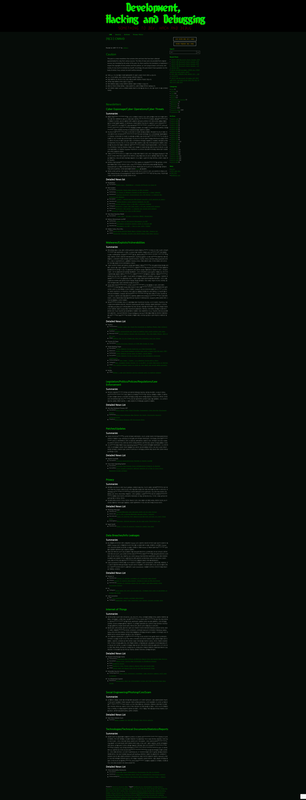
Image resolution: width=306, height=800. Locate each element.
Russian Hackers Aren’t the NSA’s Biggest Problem (133, 204)
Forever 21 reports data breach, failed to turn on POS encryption (137, 580)
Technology (174, 112)
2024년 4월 (174, 133)
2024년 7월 (174, 131)
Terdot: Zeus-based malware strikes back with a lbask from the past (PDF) (141, 351)
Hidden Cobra (110, 793)
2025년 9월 (174, 121)
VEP (148, 797)
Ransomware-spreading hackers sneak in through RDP (134, 223)
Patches (127, 795)
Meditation (174, 101)
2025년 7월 (174, 125)
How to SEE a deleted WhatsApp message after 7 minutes (135, 514)
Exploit (173, 91)
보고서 (138, 169)
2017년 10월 (175, 160)
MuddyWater (144, 793)
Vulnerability (115, 799)
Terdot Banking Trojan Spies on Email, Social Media (134, 353)
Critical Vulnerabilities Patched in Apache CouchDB (134, 461)
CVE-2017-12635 (119, 790)
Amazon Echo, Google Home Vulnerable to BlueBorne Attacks (136, 661)
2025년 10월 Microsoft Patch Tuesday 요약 (185, 59)
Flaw (172, 93)
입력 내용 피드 (175, 171)
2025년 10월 (175, 119)
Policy (133, 795)
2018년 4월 (174, 148)
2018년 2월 (174, 152)
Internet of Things (121, 793)
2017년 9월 (174, 162)
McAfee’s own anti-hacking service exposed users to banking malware (137, 372)
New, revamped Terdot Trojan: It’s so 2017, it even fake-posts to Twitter (142, 363)
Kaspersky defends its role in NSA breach (126, 211)
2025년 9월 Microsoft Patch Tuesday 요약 (185, 62)
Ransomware (109, 797)
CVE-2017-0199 (159, 788)
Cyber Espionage (130, 790)
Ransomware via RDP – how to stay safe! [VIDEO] (133, 226)
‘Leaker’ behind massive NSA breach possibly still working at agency (140, 199)
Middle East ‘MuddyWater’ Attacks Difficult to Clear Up (136, 185)
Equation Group (141, 790)
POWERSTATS (139, 795)
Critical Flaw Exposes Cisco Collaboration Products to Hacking (138, 466)
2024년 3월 (174, 135)
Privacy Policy (138, 34)
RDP (115, 797)
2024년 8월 (174, 129)
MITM (139, 793)
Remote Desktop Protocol (125, 797)
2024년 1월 (174, 139)
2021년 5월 (174, 145)
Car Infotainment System (149, 786)
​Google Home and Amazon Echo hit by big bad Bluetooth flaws (134, 668)
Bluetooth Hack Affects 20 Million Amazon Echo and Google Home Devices (142, 659)
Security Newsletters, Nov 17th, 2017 (119, 44)
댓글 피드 (174, 173)
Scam (135, 797)
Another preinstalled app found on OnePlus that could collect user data (140, 331)
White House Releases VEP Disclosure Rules (130, 419)
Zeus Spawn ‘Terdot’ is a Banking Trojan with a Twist (139, 360)
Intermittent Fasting (178, 99)
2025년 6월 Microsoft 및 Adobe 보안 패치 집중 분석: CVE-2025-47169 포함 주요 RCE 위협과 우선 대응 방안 (184, 80)
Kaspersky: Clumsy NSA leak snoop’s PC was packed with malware (138, 206)
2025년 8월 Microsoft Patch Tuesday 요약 (185, 64)
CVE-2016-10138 (149, 788)
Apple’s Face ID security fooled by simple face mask (135, 526)
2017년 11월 (175, 158)
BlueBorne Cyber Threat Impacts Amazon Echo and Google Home (133, 666)
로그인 (173, 169)
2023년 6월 (174, 143)
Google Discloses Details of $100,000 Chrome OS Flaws (135, 343)
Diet (172, 89)
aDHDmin (125, 47)
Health (173, 97)
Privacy (146, 795)
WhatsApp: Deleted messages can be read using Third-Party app (138, 521)
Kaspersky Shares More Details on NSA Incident (132, 190)
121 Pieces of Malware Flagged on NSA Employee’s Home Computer (138, 192)
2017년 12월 (175, 156)
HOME (110, 34)
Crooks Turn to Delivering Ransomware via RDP (132, 221)
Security (118, 34)
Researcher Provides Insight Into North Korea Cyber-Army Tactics (136, 233)
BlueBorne (136, 786)
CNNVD (131, 788)
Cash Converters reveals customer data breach (128, 598)
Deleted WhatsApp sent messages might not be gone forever (137, 512)
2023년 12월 (175, 141)
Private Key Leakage (156, 795)
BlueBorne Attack (118, 663)
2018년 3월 (174, 150)
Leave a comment (136, 799)
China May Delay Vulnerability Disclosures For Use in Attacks (137, 772)
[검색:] (183, 52)
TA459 (139, 797)
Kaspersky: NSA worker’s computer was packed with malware (136, 208)
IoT (130, 793)
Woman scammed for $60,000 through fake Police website (134, 720)
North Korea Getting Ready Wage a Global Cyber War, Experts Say (135, 231)
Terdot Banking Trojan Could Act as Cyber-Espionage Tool (136, 349)
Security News (123, 786)
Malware (134, 793)
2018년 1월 (174, 154)
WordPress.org (175, 175)
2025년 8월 (174, 123)
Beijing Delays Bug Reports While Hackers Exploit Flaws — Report (143, 777)
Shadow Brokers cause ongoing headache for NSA (133, 201)
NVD (113, 795)
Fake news (155, 790)
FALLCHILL (162, 790)
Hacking (173, 95)
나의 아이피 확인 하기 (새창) (184, 39)
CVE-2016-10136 (138, 788)
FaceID (149, 790)
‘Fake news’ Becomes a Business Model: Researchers (134, 216)
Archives (127, 34)
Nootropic (174, 106)
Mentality (174, 103)
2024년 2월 (174, 137)
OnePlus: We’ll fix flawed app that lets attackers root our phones (136, 338)
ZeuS (128, 799)
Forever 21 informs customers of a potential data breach (136, 578)
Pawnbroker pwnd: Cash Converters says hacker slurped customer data (139, 600)
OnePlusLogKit (120, 795)
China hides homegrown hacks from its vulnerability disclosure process (140, 774)
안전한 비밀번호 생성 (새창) (185, 44)
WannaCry (124, 799)
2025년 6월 (174, 127)
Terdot (144, 797)
